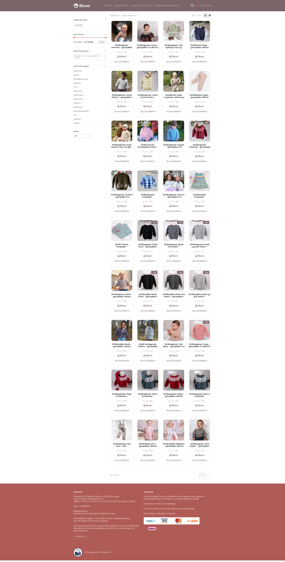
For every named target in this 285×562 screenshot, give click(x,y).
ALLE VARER (206, 5)
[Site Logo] (81, 5)
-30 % (75, 87)
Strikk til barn (77, 91)
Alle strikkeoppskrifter (81, 111)
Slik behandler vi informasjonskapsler (90, 521)
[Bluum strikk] (121, 56)
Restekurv (77, 123)
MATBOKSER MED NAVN (165, 5)
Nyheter (76, 75)
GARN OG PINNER (140, 5)
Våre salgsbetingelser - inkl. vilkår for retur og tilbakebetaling (101, 518)
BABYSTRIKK (121, 5)
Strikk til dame (78, 95)
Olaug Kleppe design (80, 79)
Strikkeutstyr (77, 107)
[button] (192, 5)
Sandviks (148, 496)
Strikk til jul (77, 103)
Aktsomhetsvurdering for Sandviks (159, 513)
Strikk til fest (77, 71)
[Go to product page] (121, 31)
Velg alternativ (121, 62)
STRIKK (106, 5)
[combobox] (82, 135)
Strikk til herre (78, 99)
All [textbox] (75, 135)
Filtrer (102, 42)
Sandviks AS (106, 552)
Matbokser (77, 119)
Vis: (193, 15)
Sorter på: (114, 15)
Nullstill (78, 25)
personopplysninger (185, 508)
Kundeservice (80, 536)
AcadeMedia (170, 503)
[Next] (210, 475)
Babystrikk (77, 83)
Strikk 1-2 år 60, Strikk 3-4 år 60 (87, 57)
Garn (75, 115)
